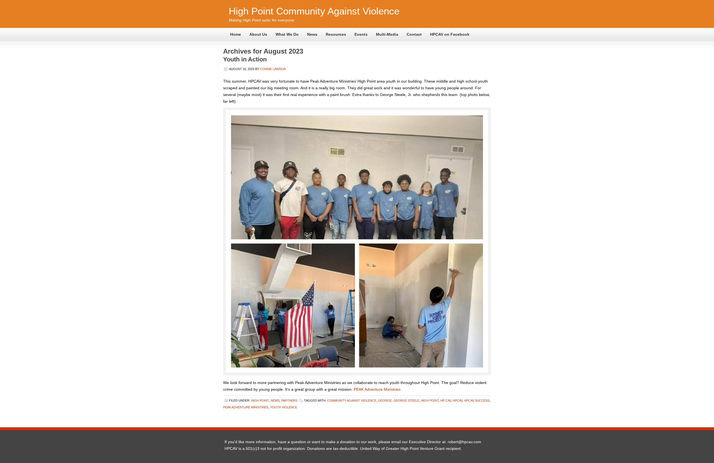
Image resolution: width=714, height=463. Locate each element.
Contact (414, 34)
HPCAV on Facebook (449, 34)
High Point (260, 400)
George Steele (406, 400)
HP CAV (445, 400)
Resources (336, 34)
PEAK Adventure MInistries (245, 407)
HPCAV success (476, 400)
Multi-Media (387, 34)
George (385, 400)
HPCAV (457, 400)
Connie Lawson (273, 69)
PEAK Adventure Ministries (377, 389)
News (312, 34)
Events (361, 34)
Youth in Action (245, 59)
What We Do (287, 34)
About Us (258, 34)
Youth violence (283, 407)
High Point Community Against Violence (314, 11)
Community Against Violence (351, 400)
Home (235, 34)
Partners (289, 400)
